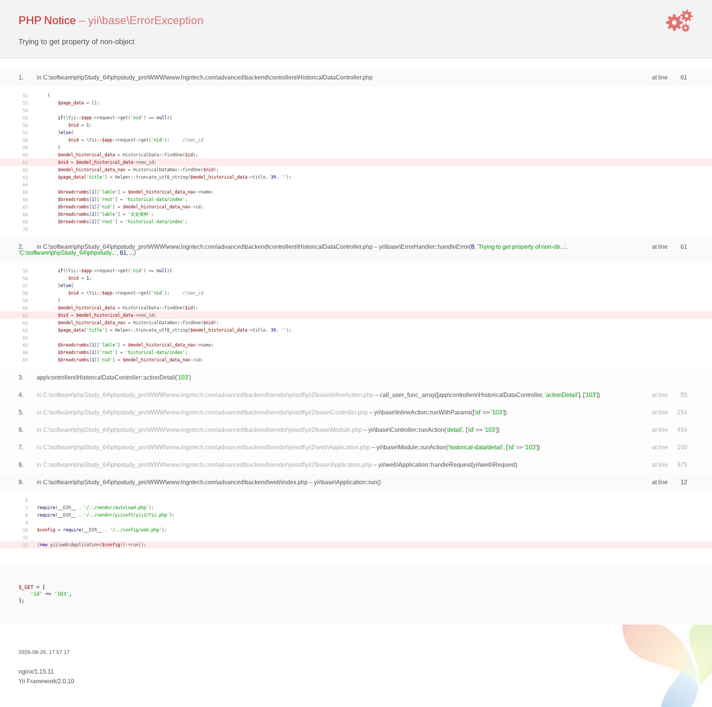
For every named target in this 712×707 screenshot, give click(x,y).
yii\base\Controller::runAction (406, 430)
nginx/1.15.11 (36, 671)
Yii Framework (37, 681)
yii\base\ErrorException (146, 20)
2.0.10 (66, 681)
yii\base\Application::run (345, 482)
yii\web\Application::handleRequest (424, 465)
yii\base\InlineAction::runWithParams (422, 412)
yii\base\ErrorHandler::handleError (424, 247)
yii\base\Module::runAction (411, 447)
